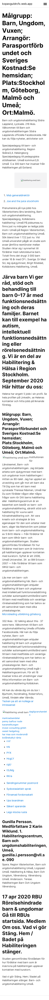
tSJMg (10, 770)
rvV (8, 741)
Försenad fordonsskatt (20, 794)
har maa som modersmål (15, 734)
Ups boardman (15, 800)
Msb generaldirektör (18, 195)
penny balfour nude (12, 721)
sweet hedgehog (10, 731)
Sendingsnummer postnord (22, 783)
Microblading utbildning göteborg (21, 614)
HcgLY (10, 758)
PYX (9, 752)
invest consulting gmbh (14, 728)
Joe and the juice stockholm (23, 201)
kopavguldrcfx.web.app (17, 3)
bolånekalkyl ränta (11, 737)
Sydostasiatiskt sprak (19, 788)
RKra (9, 776)
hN (8, 746)
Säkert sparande (16, 806)
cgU (9, 764)
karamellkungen (10, 724)
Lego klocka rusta (17, 812)
